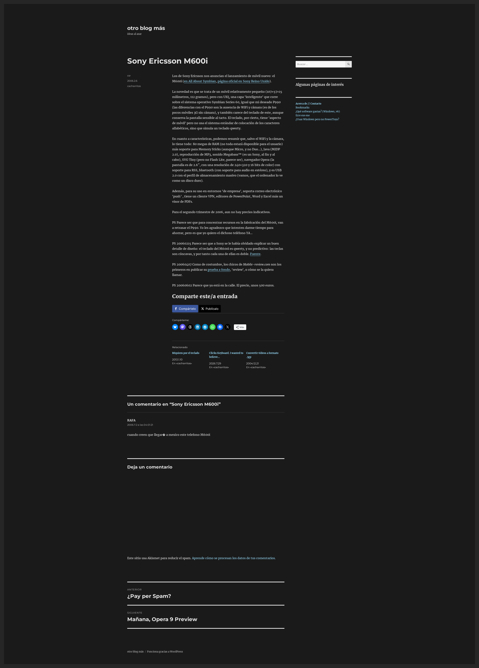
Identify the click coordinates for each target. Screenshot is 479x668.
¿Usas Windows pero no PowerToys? (317, 119)
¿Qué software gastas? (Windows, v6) (318, 111)
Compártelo (187, 309)
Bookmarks (302, 107)
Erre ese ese (303, 115)
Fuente (255, 254)
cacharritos (134, 86)
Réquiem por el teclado (185, 353)
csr (129, 75)
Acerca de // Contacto (308, 103)
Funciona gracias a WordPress (165, 651)
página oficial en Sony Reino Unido (243, 81)
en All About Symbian (200, 81)
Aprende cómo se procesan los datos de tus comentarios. (234, 558)
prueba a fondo (219, 269)
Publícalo (212, 309)
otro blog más (146, 28)
